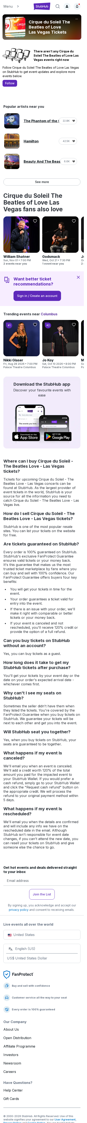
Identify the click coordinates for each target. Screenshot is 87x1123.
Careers (9, 1072)
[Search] (57, 6)
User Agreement (65, 1119)
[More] (77, 19)
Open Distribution (17, 1038)
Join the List (42, 894)
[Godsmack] (60, 240)
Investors (10, 1055)
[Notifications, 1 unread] (77, 6)
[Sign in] (67, 6)
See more (42, 182)
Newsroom (12, 1063)
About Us (11, 1029)
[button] (16, 6)
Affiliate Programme (19, 1046)
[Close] (78, 277)
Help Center (13, 1090)
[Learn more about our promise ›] (18, 974)
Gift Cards (11, 1099)
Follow (10, 83)
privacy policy (19, 909)
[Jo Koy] (60, 344)
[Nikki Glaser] (21, 344)
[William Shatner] (21, 240)
